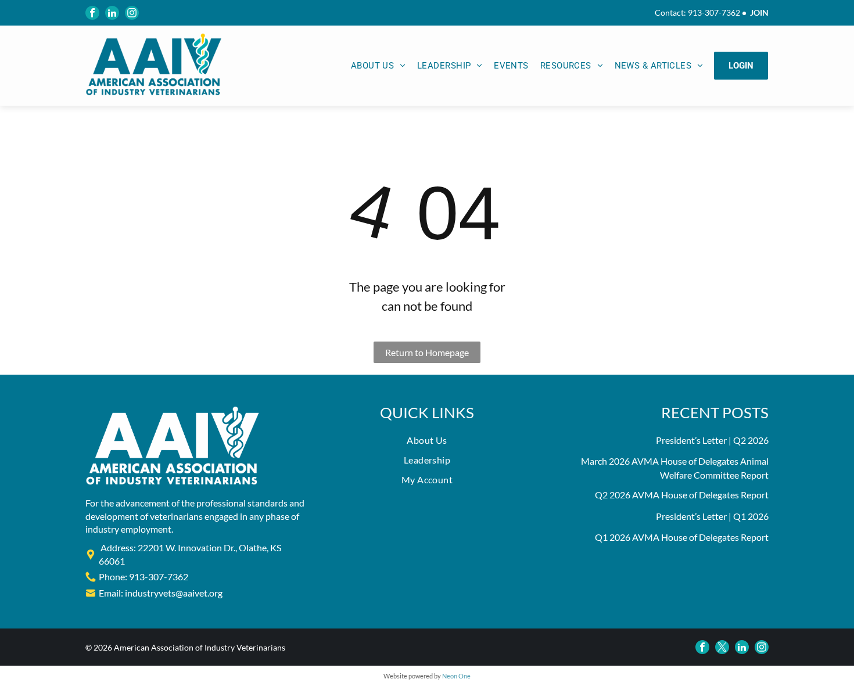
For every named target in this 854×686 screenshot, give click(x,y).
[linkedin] (112, 13)
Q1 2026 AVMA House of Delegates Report (682, 537)
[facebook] (92, 13)
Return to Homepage (427, 352)
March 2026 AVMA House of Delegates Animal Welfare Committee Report (675, 467)
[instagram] (132, 13)
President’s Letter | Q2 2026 (712, 440)
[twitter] (722, 647)
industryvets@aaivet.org (174, 592)
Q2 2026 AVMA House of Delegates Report (682, 494)
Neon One (456, 676)
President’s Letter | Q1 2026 (712, 516)
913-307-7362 (714, 12)
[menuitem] (378, 66)
